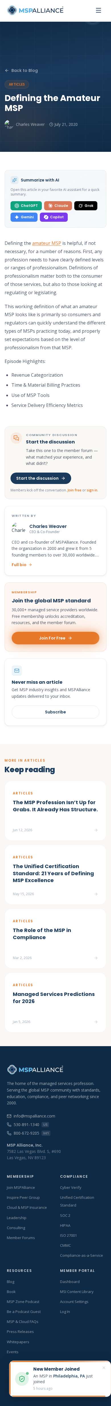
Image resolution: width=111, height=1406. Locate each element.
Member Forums (21, 1237)
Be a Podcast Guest (24, 1311)
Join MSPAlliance (21, 1187)
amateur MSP (46, 243)
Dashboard (70, 1281)
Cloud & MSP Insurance (27, 1207)
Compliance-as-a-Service (81, 1255)
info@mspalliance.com (34, 1116)
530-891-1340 (30, 1124)
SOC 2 (65, 1215)
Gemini (27, 217)
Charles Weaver (30, 124)
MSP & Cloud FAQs (22, 1321)
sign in (92, 490)
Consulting (16, 1227)
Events (12, 1351)
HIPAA (65, 1225)
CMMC (65, 1245)
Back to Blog (24, 70)
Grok (89, 205)
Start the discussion (37, 478)
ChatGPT (29, 205)
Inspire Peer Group (23, 1197)
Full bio (19, 565)
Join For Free (52, 638)
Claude (61, 205)
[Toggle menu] (98, 10)
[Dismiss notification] (104, 1367)
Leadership (16, 1217)
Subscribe (55, 712)
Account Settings (74, 1301)
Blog (10, 1281)
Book (11, 1291)
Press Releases (20, 1331)
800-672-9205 (31, 1133)
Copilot (57, 217)
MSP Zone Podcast (23, 1301)
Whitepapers (18, 1341)
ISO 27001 (68, 1235)
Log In (65, 1311)
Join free (74, 490)
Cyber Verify (70, 1187)
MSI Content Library (77, 1291)
